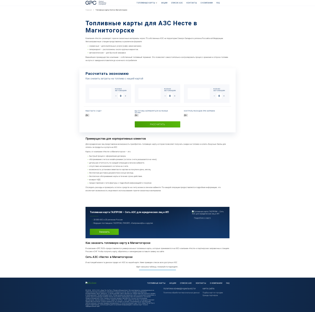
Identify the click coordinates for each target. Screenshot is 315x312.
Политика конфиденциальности (179, 289)
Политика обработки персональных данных (181, 293)
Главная (89, 10)
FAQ (218, 3)
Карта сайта (208, 289)
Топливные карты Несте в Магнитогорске (111, 10)
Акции (164, 3)
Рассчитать (157, 124)
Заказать (104, 232)
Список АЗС (177, 3)
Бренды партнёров (210, 295)
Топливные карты (145, 3)
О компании (207, 3)
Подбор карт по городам (213, 293)
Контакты (192, 3)
